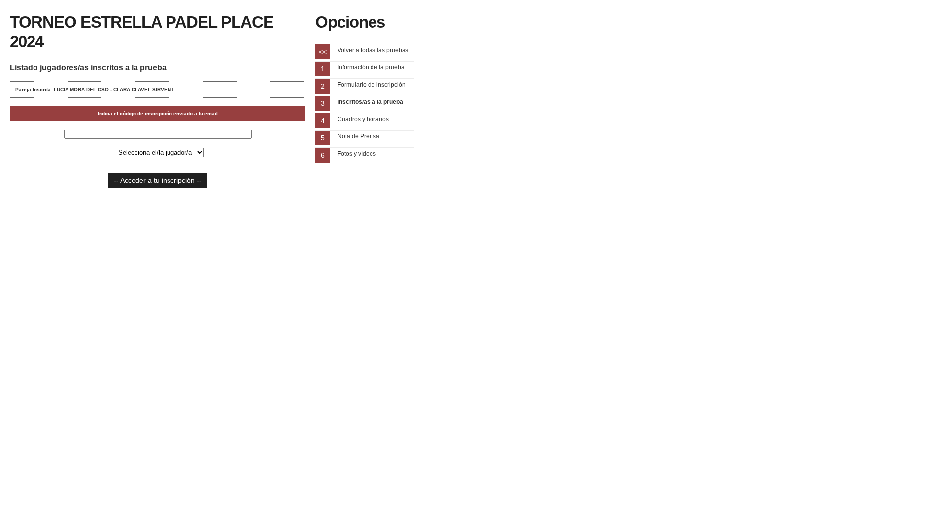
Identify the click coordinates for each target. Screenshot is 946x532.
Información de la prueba (371, 67)
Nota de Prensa (358, 136)
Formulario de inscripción (371, 84)
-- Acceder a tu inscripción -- (158, 180)
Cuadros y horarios (363, 119)
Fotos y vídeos (357, 153)
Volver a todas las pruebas (373, 50)
